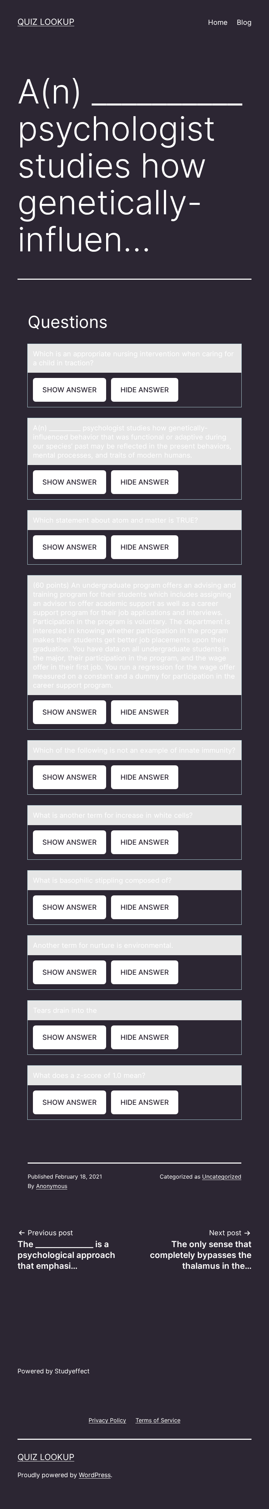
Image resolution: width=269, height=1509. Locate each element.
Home (218, 22)
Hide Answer (144, 390)
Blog (244, 22)
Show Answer (69, 390)
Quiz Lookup (46, 22)
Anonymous (51, 1185)
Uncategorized (221, 1176)
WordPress (95, 1475)
